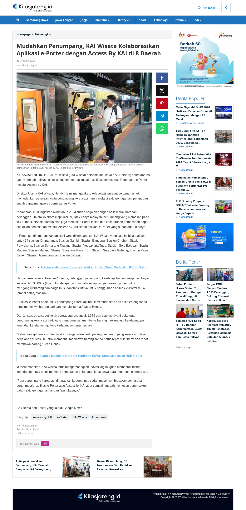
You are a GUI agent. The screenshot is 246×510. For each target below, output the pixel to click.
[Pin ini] (162, 103)
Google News (72, 408)
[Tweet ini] (162, 90)
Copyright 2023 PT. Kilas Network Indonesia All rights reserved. (195, 497)
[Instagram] (45, 443)
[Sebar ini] (162, 78)
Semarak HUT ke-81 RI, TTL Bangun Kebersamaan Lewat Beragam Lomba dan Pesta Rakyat (189, 328)
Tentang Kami (159, 493)
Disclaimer (224, 493)
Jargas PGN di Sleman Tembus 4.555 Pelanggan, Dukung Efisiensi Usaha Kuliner (218, 292)
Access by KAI (42, 417)
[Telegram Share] (162, 116)
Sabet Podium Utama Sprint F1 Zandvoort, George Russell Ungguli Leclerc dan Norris (188, 292)
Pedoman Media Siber (203, 493)
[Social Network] (226, 8)
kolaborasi (99, 417)
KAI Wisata (80, 417)
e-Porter (62, 417)
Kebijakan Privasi (179, 493)
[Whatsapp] (162, 128)
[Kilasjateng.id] (32, 7)
